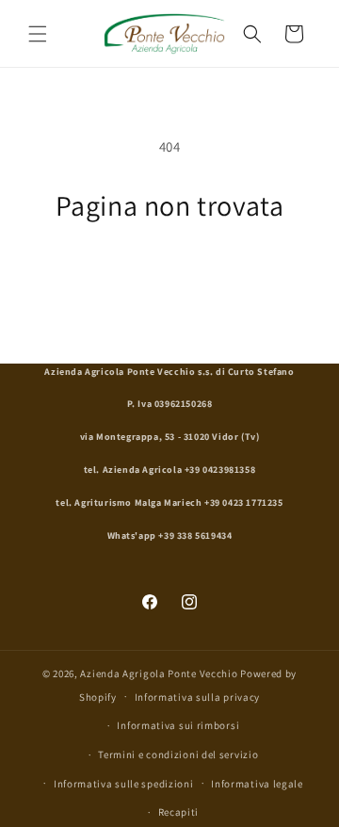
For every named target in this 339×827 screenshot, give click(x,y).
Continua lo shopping (169, 275)
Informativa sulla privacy (198, 697)
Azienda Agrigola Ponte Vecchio (158, 673)
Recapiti (179, 812)
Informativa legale (257, 783)
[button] (37, 34)
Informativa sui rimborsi (178, 725)
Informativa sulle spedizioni (124, 783)
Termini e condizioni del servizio (178, 754)
